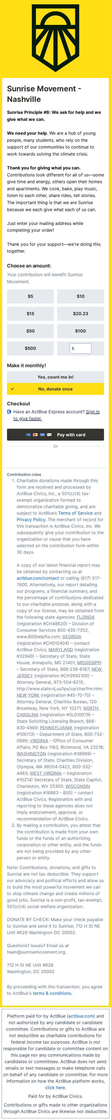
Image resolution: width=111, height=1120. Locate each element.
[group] (55, 322)
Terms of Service (75, 513)
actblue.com (80, 1016)
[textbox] (82, 348)
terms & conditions (52, 993)
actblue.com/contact (38, 578)
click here (55, 1087)
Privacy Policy (31, 519)
